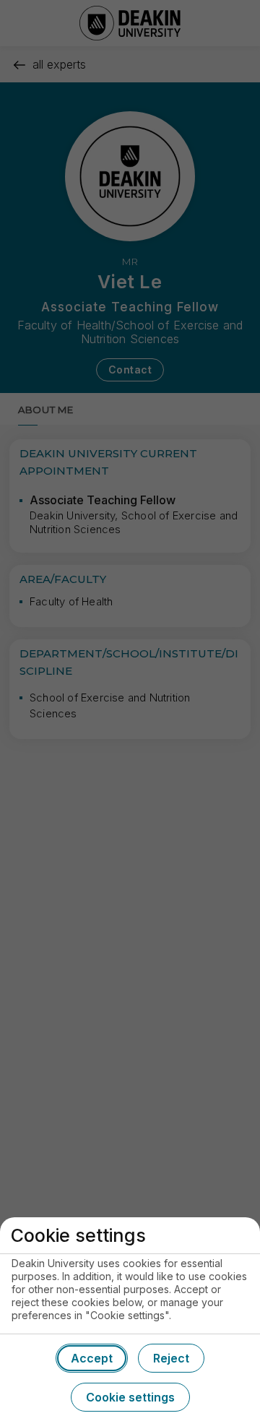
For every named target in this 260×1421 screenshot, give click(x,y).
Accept (92, 1358)
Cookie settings (130, 1397)
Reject (171, 1358)
